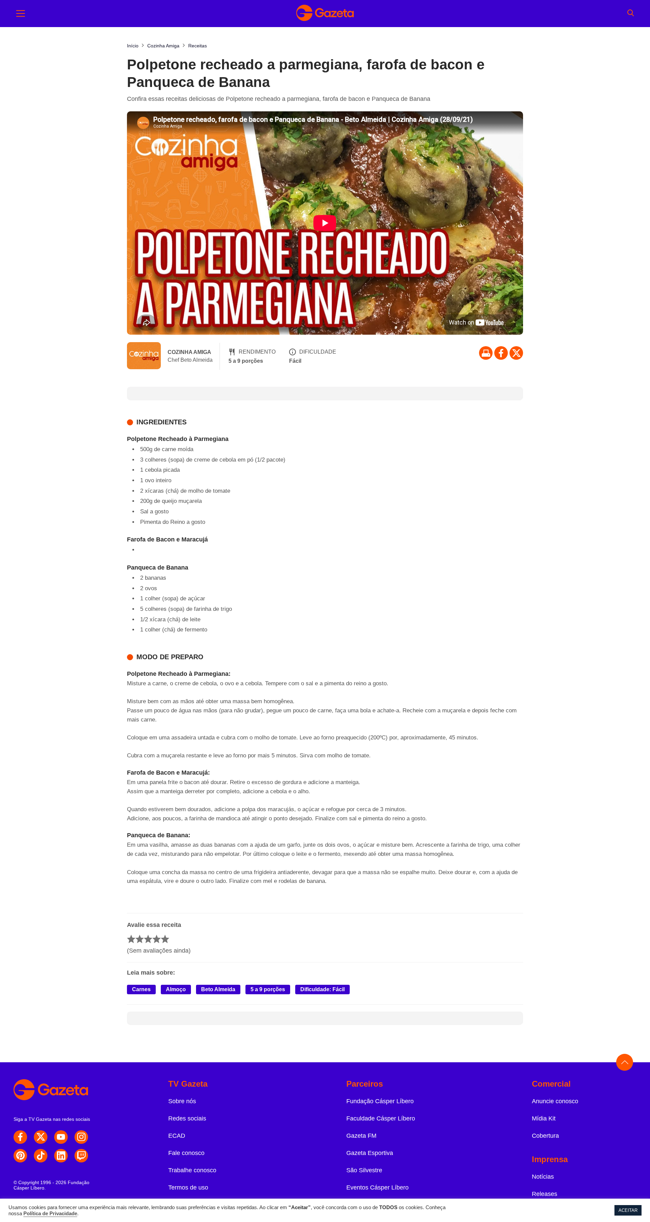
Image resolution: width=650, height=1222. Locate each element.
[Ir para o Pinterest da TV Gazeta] (20, 1155)
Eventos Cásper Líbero (377, 1187)
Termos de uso (188, 1187)
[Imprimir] (486, 353)
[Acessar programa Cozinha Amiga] (144, 356)
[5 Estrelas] (165, 939)
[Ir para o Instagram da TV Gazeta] (81, 1137)
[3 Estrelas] (148, 939)
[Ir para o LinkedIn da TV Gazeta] (61, 1155)
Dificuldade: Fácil (322, 989)
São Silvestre (364, 1170)
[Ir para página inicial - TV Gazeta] (325, 13)
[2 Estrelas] (139, 939)
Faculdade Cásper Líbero (380, 1118)
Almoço (176, 989)
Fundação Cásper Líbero (380, 1101)
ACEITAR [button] (628, 1210)
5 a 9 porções (268, 989)
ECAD (176, 1135)
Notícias (543, 1176)
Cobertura (545, 1135)
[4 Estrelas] (156, 939)
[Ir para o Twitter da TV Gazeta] (516, 353)
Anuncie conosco (555, 1101)
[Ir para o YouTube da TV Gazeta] (61, 1137)
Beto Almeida (218, 989)
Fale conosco (186, 1153)
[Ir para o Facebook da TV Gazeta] (501, 353)
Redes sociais (187, 1118)
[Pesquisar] (630, 13)
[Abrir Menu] (20, 13)
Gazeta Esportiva (369, 1153)
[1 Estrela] (131, 939)
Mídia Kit (544, 1118)
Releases (544, 1194)
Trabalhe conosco (192, 1170)
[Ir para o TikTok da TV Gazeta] (40, 1155)
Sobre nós (182, 1101)
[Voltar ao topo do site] (624, 1062)
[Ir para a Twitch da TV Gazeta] (81, 1155)
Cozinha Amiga (189, 352)
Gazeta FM (361, 1135)
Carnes (141, 989)
